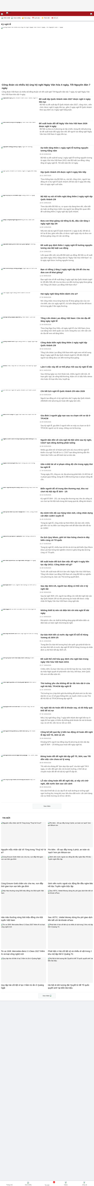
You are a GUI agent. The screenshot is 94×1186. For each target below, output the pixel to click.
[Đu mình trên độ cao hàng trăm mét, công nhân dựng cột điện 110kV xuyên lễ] (19, 523)
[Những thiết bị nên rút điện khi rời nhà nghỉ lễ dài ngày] (19, 620)
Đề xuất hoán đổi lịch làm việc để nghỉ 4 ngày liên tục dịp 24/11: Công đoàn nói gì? (65, 563)
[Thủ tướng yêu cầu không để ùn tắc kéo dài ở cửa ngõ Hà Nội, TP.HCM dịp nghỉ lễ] (19, 693)
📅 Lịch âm (36, 18)
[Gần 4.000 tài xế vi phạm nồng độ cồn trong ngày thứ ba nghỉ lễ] (19, 474)
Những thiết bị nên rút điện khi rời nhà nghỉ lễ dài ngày (65, 611)
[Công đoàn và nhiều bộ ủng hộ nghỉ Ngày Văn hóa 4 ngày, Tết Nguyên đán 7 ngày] (47, 54)
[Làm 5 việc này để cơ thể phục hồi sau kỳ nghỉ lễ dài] (19, 376)
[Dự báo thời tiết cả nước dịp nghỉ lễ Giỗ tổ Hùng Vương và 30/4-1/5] (19, 644)
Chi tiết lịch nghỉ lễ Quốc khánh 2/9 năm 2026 (63, 391)
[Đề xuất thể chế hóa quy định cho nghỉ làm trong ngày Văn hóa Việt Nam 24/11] (19, 669)
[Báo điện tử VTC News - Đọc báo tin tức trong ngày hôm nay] (14, 13)
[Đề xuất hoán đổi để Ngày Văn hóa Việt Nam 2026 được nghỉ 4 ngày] (19, 133)
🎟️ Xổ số (54, 18)
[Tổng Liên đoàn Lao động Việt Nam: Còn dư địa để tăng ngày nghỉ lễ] (19, 328)
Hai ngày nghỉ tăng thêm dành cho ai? (59, 294)
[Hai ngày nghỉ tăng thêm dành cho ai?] (19, 303)
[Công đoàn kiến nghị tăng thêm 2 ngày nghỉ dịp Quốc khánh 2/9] (19, 352)
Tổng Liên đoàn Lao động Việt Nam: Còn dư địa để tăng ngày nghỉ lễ (65, 319)
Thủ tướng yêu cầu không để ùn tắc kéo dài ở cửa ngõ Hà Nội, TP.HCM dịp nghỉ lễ (65, 684)
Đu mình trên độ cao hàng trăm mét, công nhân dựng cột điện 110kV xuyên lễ (67, 514)
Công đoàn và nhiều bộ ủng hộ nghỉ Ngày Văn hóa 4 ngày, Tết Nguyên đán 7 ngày (46, 86)
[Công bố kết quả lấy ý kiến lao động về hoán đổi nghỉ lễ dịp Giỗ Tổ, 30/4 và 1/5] (19, 742)
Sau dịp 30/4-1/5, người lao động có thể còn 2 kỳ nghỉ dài (64, 587)
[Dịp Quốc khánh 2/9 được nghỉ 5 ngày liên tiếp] (19, 182)
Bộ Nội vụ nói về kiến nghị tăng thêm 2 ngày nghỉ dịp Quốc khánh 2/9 (67, 198)
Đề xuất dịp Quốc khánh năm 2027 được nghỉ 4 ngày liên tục (65, 100)
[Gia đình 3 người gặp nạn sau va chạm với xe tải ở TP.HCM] (19, 425)
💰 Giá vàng (26, 18)
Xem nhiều (17, 18)
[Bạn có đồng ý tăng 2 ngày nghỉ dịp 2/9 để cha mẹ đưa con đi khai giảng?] (19, 279)
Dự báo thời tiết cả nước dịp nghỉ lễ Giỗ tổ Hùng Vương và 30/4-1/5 (64, 636)
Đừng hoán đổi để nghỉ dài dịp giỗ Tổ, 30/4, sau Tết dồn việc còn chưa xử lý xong (66, 757)
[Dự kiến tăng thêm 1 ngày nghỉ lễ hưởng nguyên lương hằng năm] (19, 157)
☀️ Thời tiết (46, 18)
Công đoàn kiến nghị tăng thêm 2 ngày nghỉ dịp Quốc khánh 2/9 (64, 344)
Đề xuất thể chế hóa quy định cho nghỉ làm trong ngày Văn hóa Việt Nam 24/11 (64, 660)
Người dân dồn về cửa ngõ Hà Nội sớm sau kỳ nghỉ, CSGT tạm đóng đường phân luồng (66, 441)
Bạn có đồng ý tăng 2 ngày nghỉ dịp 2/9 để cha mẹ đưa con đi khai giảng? (65, 271)
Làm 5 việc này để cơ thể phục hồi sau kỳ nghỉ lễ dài (66, 367)
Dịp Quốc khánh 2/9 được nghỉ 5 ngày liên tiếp (63, 172)
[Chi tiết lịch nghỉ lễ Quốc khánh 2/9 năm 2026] (19, 401)
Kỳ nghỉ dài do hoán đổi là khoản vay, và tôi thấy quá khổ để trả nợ (66, 709)
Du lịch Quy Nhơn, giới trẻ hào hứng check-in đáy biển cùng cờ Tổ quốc (65, 538)
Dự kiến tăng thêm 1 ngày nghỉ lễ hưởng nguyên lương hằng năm (64, 149)
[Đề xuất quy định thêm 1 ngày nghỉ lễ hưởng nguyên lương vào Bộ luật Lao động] (19, 255)
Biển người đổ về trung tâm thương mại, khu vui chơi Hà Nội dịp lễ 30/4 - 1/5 (64, 490)
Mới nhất (7, 18)
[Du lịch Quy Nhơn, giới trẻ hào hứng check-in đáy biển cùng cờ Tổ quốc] (19, 547)
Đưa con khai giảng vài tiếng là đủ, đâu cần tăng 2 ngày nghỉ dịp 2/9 (65, 222)
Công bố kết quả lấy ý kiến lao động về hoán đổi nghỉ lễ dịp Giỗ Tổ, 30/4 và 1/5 (67, 733)
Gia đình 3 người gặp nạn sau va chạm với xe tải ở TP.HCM (65, 417)
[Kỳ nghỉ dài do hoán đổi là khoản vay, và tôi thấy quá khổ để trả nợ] (19, 717)
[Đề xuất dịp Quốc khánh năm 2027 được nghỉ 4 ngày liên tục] (19, 109)
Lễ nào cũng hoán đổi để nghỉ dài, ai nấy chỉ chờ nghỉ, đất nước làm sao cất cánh (64, 782)
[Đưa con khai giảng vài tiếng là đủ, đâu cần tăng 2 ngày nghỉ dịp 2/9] (19, 230)
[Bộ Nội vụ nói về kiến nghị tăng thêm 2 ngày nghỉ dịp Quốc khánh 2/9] (19, 206)
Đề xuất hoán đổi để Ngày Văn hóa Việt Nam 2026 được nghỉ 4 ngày (63, 124)
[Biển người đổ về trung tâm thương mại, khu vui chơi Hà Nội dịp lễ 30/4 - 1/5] (19, 498)
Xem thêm (47, 806)
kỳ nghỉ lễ (6, 24)
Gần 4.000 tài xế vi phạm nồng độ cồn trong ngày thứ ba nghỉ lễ (67, 465)
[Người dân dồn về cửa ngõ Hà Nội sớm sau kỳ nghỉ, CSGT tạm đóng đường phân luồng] (19, 450)
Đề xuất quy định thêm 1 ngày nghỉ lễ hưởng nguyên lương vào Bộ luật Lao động (66, 246)
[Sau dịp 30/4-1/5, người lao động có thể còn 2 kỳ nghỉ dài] (19, 596)
